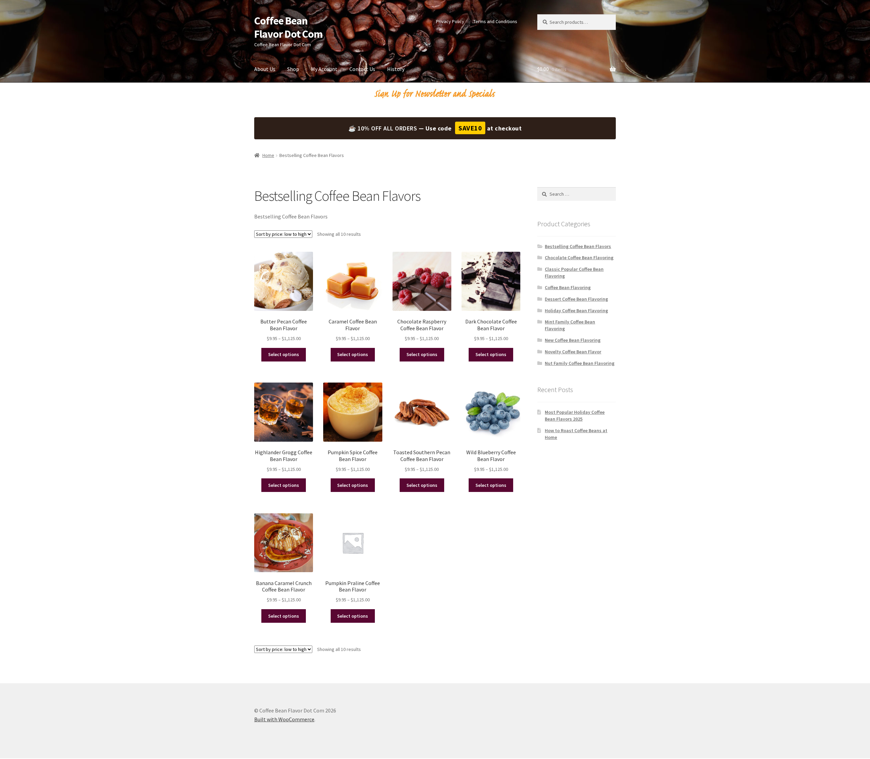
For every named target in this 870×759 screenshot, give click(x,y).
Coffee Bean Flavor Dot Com (288, 27)
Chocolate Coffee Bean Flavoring (579, 257)
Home (268, 155)
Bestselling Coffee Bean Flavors (578, 246)
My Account (324, 69)
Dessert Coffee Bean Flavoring (576, 299)
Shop (293, 69)
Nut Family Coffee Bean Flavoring (579, 363)
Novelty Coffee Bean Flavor (573, 352)
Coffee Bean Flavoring (568, 287)
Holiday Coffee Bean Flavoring (576, 310)
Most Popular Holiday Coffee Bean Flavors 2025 (575, 415)
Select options (283, 354)
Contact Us (362, 69)
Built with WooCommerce (284, 719)
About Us (264, 69)
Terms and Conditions (495, 21)
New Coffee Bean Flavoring (573, 340)
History (395, 69)
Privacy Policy (450, 21)
